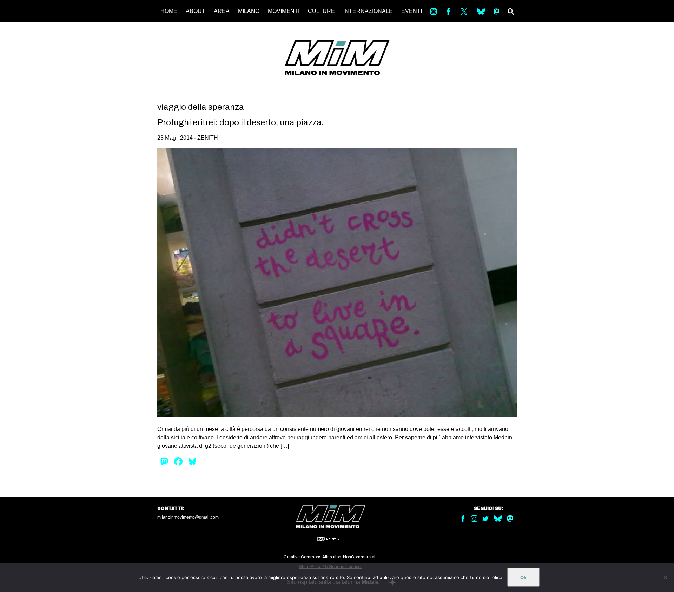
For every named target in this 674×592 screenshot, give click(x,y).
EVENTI (411, 11)
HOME (168, 11)
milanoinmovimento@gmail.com (188, 517)
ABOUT (195, 11)
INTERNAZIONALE (368, 11)
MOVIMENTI (283, 11)
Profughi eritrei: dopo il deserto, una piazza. (240, 122)
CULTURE (321, 11)
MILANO (248, 11)
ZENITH (207, 138)
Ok (523, 577)
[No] (665, 577)
